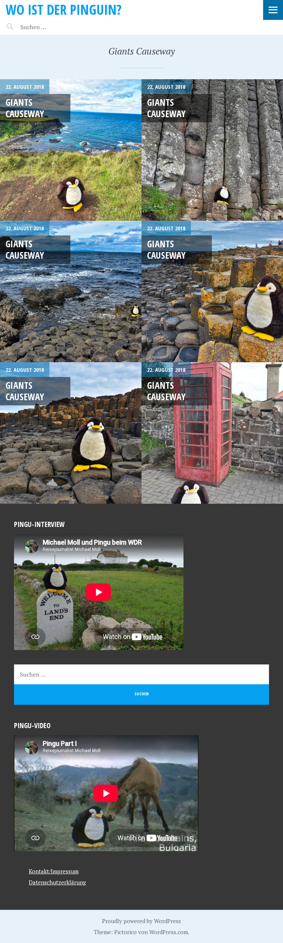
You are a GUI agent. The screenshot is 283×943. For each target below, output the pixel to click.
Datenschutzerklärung (57, 882)
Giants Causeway (25, 108)
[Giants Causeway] (71, 150)
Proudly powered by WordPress (141, 921)
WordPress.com (168, 932)
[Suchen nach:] (51, 27)
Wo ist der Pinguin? (64, 9)
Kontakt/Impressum (53, 871)
